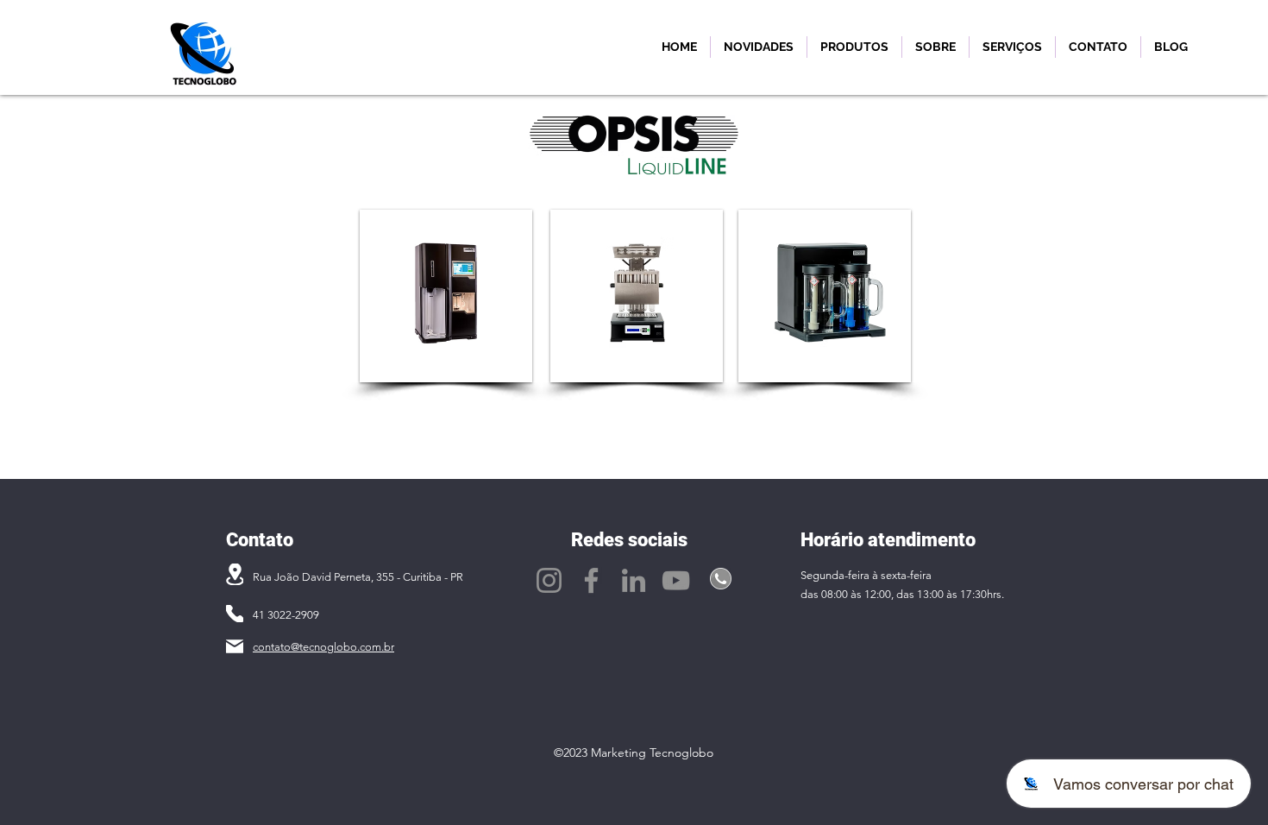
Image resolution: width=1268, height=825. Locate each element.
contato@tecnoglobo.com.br (323, 646)
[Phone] (234, 613)
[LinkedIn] (633, 580)
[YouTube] (676, 580)
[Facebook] (591, 580)
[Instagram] (549, 580)
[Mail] (234, 646)
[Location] (234, 574)
